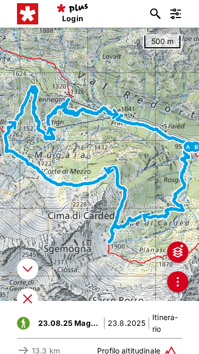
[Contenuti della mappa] (177, 252)
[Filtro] (175, 13)
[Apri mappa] (27, 298)
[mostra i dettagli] (27, 269)
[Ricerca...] (155, 13)
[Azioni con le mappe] (177, 281)
